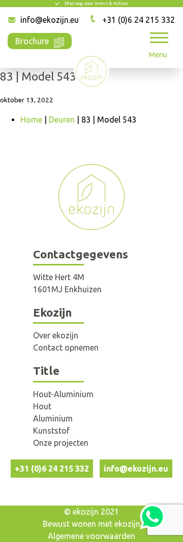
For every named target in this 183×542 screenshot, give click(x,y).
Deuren (62, 119)
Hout (42, 406)
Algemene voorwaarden (91, 535)
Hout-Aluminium (63, 394)
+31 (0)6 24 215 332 (138, 19)
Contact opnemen (66, 347)
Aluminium (53, 418)
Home (31, 119)
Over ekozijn (55, 335)
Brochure (32, 41)
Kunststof (51, 430)
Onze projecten (60, 442)
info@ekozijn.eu (49, 19)
